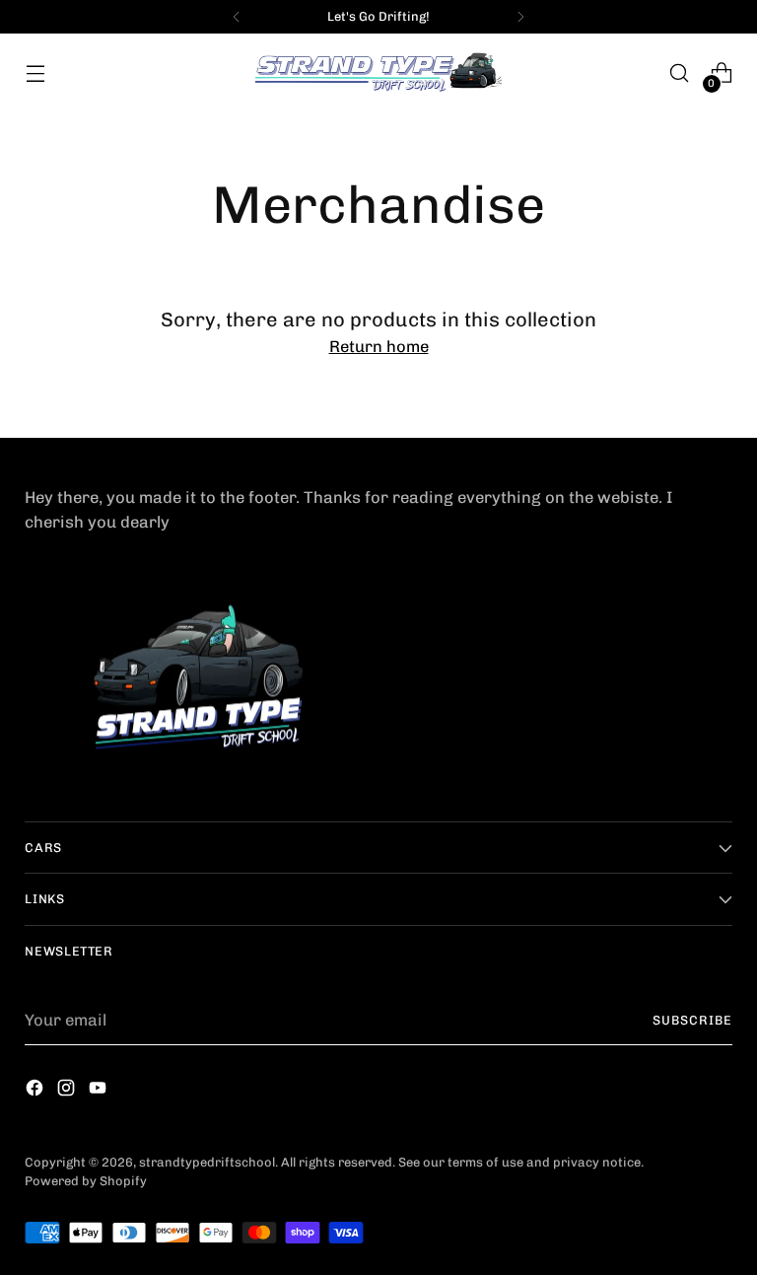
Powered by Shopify (86, 1180)
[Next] (520, 17)
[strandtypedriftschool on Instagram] (68, 1091)
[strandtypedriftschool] (378, 73)
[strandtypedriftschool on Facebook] (36, 1091)
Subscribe (692, 1020)
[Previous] (236, 17)
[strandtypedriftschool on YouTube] (99, 1091)
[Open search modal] (679, 73)
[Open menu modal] (35, 73)
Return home (379, 346)
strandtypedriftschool (207, 1162)
